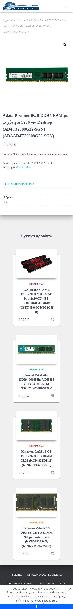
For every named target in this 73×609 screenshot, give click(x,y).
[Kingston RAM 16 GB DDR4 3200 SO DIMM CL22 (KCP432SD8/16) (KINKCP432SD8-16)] (36, 425)
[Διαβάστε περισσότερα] (52, 319)
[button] (64, 45)
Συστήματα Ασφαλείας (20, 583)
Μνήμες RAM (25, 20)
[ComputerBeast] (22, 6)
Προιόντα (16, 575)
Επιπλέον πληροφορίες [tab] (19, 183)
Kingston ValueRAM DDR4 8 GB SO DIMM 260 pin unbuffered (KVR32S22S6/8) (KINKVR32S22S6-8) (37, 537)
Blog (63, 583)
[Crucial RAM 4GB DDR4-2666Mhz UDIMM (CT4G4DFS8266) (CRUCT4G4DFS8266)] (36, 349)
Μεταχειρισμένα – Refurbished (44, 575)
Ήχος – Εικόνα (46, 583)
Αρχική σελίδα (10, 20)
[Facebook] (36, 606)
